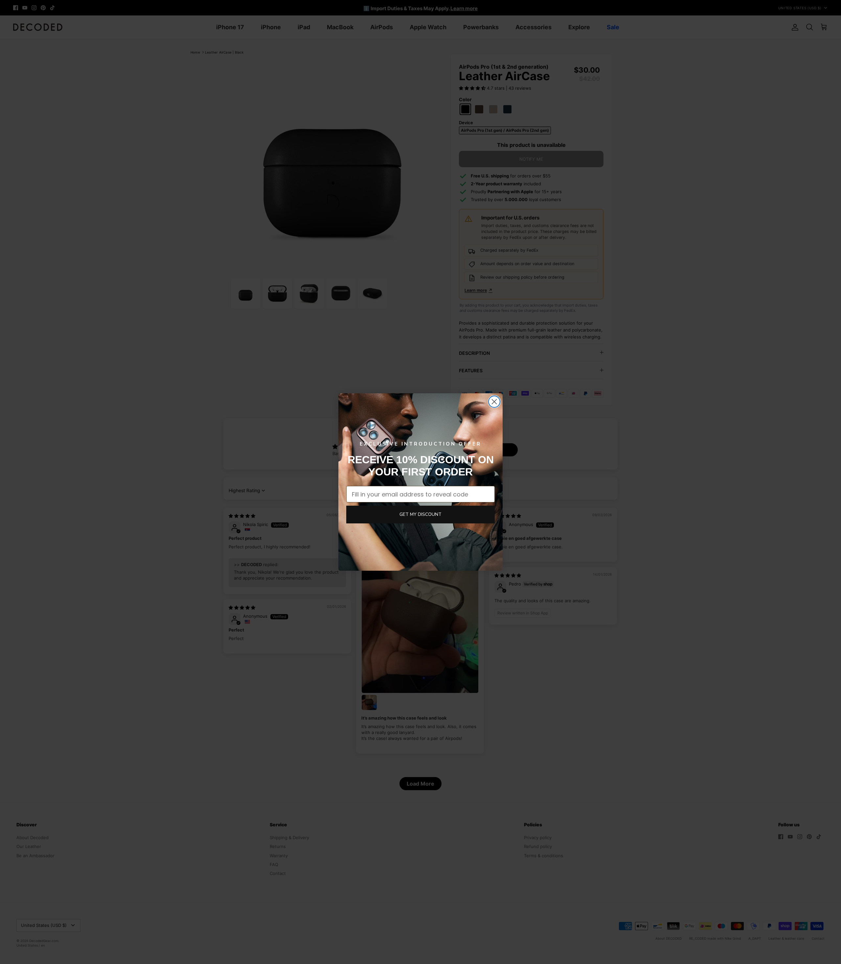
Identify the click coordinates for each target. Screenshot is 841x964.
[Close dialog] (494, 401)
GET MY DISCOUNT (420, 514)
